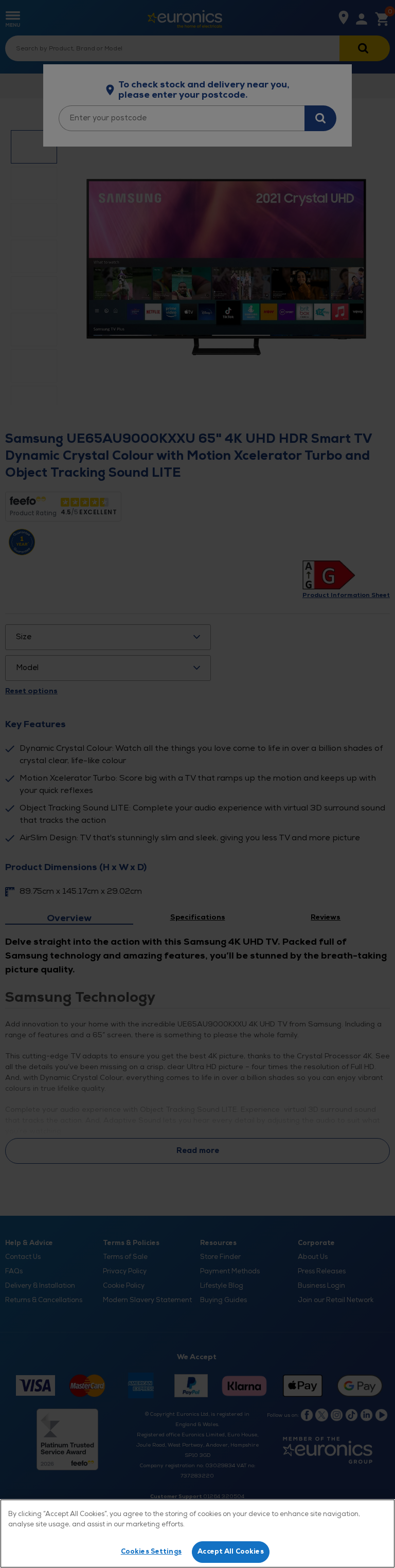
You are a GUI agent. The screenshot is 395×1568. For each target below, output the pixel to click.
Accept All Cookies (230, 1551)
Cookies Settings (151, 1551)
